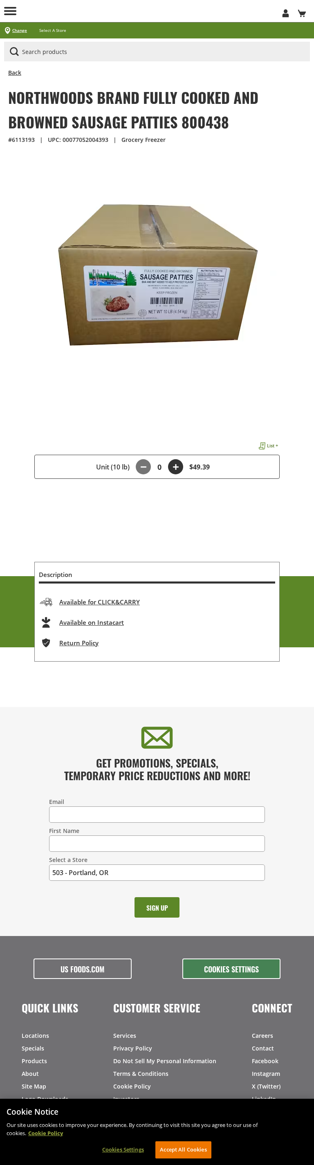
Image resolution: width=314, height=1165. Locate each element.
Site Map (34, 1086)
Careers (262, 1035)
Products (34, 1061)
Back (14, 72)
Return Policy (79, 643)
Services (124, 1035)
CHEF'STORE (157, 11)
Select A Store (52, 30)
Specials (33, 1048)
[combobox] (157, 52)
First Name (64, 831)
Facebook (265, 1061)
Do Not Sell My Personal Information (164, 1061)
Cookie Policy (132, 1086)
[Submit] (14, 51)
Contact (263, 1048)
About (30, 1073)
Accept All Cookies (183, 1149)
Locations (35, 1035)
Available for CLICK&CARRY (99, 602)
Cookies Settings (231, 969)
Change (19, 30)
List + (272, 445)
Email (56, 802)
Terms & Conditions (140, 1073)
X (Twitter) (266, 1086)
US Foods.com (83, 969)
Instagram (266, 1073)
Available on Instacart (91, 622)
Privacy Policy (132, 1048)
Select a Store (68, 860)
